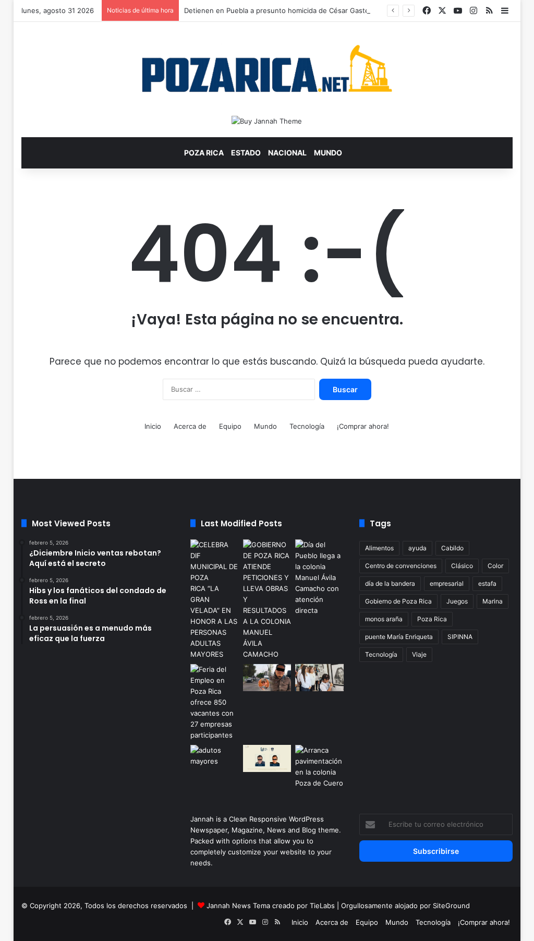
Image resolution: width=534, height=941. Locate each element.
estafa (487, 583)
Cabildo (452, 548)
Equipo (230, 426)
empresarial (447, 583)
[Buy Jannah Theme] (267, 120)
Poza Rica (204, 152)
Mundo (328, 152)
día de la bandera (390, 583)
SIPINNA (459, 637)
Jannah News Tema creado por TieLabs (271, 905)
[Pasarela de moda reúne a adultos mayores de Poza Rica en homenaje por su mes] (214, 758)
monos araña (384, 619)
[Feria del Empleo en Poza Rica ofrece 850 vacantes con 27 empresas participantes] (214, 702)
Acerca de (190, 426)
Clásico (462, 566)
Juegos (457, 601)
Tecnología (306, 426)
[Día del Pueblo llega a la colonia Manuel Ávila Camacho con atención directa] (319, 577)
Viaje (419, 654)
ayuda (417, 548)
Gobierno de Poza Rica (398, 601)
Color (495, 566)
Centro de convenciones (400, 566)
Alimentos (379, 548)
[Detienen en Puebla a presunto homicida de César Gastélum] (267, 677)
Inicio (152, 426)
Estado (246, 152)
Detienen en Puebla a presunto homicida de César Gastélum (282, 10)
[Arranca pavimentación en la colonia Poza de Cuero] (319, 767)
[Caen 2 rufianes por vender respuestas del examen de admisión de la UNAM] (267, 758)
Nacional (287, 152)
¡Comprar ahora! (363, 426)
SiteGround (451, 905)
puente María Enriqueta (399, 637)
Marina (492, 601)
